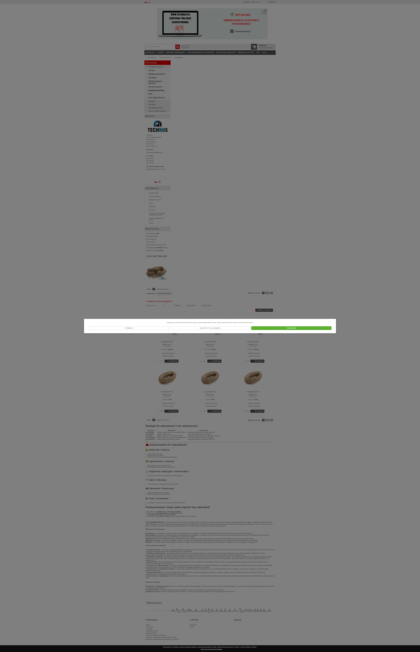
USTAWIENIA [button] (129, 328)
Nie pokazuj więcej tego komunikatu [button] (211, 649)
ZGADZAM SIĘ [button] (291, 328)
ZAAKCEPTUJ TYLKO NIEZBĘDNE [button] (210, 328)
